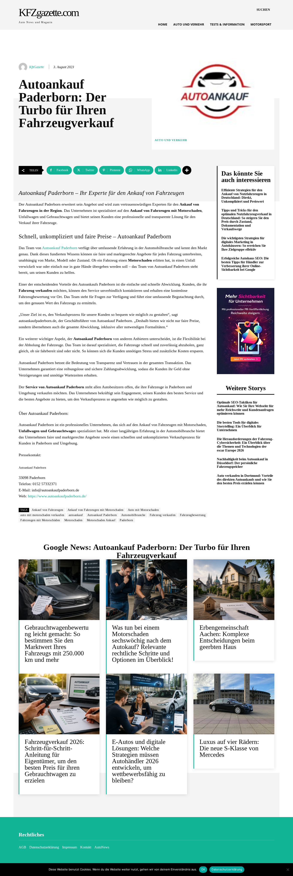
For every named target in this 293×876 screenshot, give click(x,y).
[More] (186, 170)
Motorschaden (73, 520)
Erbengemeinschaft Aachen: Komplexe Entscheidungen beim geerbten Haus (227, 637)
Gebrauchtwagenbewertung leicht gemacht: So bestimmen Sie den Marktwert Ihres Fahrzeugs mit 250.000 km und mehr (57, 643)
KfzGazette (36, 67)
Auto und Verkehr (171, 140)
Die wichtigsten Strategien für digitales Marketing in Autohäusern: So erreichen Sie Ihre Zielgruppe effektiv (243, 243)
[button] (263, 9)
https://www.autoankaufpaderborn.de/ (57, 496)
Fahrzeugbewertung (193, 515)
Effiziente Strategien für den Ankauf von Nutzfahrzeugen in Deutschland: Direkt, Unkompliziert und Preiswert (244, 195)
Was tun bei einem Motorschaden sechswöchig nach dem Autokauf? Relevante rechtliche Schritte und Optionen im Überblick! (143, 643)
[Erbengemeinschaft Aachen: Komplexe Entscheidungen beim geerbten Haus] (233, 589)
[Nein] (287, 869)
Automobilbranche (133, 515)
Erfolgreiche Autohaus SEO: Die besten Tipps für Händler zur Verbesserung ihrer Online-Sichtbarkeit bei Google (245, 263)
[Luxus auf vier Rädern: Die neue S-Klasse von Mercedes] (233, 704)
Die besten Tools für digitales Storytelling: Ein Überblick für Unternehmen (239, 426)
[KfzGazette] (24, 67)
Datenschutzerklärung (226, 869)
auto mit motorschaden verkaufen (42, 515)
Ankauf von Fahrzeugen (47, 510)
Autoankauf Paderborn (59, 248)
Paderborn (126, 520)
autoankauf (76, 515)
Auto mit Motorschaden (143, 510)
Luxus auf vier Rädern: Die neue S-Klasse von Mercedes (229, 748)
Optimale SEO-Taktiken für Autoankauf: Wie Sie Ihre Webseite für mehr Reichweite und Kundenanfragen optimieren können (245, 407)
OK (203, 869)
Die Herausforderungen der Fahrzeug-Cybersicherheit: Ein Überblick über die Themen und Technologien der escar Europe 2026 (245, 444)
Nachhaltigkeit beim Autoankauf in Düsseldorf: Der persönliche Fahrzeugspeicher (242, 462)
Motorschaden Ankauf (101, 520)
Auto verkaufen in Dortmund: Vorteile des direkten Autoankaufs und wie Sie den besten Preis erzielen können (245, 479)
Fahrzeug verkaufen (163, 515)
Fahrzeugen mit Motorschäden (40, 520)
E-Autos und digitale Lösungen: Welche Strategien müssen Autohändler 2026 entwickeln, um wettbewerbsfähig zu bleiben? (138, 761)
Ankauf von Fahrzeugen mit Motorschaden (96, 510)
